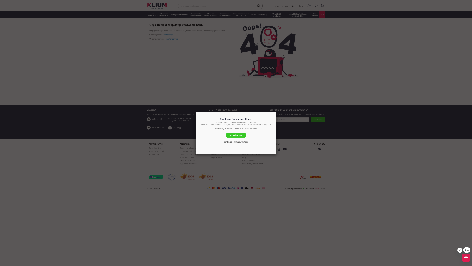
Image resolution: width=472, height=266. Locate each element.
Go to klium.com (236, 135)
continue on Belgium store (236, 142)
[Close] (276, 112)
